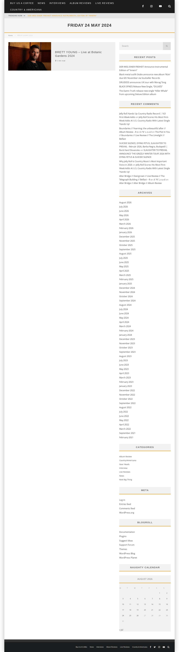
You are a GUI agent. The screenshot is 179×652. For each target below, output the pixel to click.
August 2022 (125, 407)
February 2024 (126, 330)
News (41, 3)
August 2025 (125, 253)
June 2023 (124, 364)
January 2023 (125, 386)
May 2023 (124, 369)
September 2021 (127, 433)
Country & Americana (26, 10)
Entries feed (125, 504)
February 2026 (126, 228)
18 (130, 610)
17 (123, 610)
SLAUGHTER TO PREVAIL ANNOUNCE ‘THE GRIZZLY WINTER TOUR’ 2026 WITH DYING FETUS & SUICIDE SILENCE (144, 153)
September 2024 (127, 300)
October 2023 (126, 347)
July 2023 (123, 360)
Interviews (57, 3)
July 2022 (123, 411)
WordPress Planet (128, 557)
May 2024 (124, 317)
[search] (167, 46)
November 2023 (127, 343)
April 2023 (124, 373)
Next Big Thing (125, 479)
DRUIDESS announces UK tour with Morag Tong (142, 82)
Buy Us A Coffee (22, 3)
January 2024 (125, 334)
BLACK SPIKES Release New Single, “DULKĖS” (141, 86)
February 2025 (126, 279)
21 (152, 610)
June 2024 (124, 313)
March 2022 (125, 428)
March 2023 (125, 377)
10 (123, 604)
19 (138, 610)
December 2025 (127, 236)
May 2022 (124, 420)
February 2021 (126, 437)
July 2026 (123, 206)
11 (130, 604)
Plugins (122, 536)
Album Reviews (80, 3)
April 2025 (124, 270)
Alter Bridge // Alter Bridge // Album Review (140, 183)
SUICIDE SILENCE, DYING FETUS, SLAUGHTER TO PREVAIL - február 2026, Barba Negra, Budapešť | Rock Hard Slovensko (143, 147)
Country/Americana (127, 460)
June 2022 (124, 416)
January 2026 (125, 232)
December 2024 (127, 287)
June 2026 (124, 211)
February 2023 (126, 381)
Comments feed (127, 508)
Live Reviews (104, 3)
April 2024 (124, 322)
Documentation (127, 532)
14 (152, 604)
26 (138, 615)
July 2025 (123, 258)
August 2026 (125, 202)
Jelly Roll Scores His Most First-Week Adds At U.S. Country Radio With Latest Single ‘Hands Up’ (144, 121)
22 (160, 610)
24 (123, 615)
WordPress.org (126, 512)
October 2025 (126, 245)
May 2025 (124, 266)
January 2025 (125, 283)
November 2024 (127, 292)
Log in (122, 499)
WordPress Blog (127, 553)
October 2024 (126, 296)
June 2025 (124, 262)
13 (145, 604)
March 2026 (125, 223)
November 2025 (127, 240)
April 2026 (124, 219)
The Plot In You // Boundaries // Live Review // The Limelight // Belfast (144, 135)
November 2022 (127, 394)
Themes (123, 549)
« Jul (121, 629)
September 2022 (127, 403)
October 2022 (126, 398)
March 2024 (125, 326)
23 (167, 610)
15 (160, 604)
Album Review (125, 456)
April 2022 (124, 424)
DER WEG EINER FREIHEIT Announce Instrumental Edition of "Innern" (62, 16)
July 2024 (123, 309)
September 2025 (127, 249)
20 (145, 610)
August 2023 (125, 356)
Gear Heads (124, 464)
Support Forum (126, 544)
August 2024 (125, 304)
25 (130, 615)
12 (138, 604)
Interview (123, 468)
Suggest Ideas (126, 540)
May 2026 (124, 215)
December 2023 (127, 339)
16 (167, 604)
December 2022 (127, 390)
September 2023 (127, 351)
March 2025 (125, 275)
